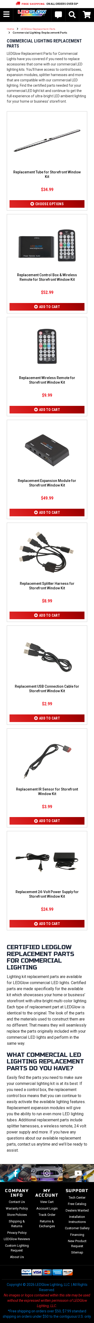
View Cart (47, 1202)
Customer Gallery (77, 1228)
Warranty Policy (17, 1208)
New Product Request (77, 1243)
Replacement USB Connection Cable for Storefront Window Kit (47, 688)
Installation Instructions (77, 1219)
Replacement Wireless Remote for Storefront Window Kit (47, 380)
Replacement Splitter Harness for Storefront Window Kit (47, 586)
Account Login (47, 1208)
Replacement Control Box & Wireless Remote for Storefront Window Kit (47, 277)
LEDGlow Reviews (17, 1239)
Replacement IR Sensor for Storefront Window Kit (47, 791)
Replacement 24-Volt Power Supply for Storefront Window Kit (47, 894)
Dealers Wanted (77, 1210)
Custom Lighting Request (17, 1248)
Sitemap (77, 1252)
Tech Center (77, 1197)
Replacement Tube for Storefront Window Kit (47, 174)
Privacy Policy (17, 1233)
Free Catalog (77, 1204)
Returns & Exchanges (47, 1223)
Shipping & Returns (17, 1223)
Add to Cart (49, 307)
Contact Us (17, 1202)
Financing (77, 1235)
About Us (17, 1257)
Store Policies (17, 1215)
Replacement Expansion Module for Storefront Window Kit (47, 483)
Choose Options (49, 204)
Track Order (47, 1215)
